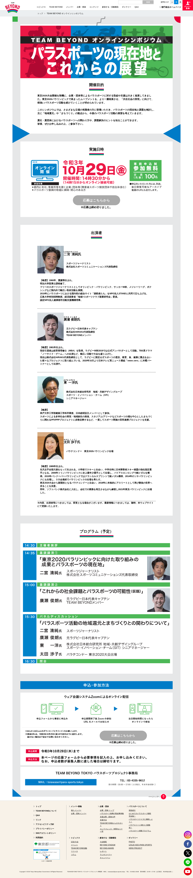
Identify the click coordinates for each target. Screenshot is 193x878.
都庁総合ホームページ (171, 7)
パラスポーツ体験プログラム (140, 831)
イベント (74, 845)
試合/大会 (74, 842)
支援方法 (103, 820)
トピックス (75, 838)
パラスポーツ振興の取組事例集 (112, 813)
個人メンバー (76, 810)
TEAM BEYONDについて (46, 811)
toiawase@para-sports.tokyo (116, 871)
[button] (41, 7)
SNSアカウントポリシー (46, 833)
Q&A (38, 815)
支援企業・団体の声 (107, 817)
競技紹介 (132, 810)
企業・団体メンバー (78, 813)
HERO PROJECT (135, 848)
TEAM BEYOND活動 (79, 848)
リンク (38, 820)
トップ (40, 13)
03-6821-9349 (134, 871)
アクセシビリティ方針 (45, 824)
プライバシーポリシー (45, 829)
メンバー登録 (187, 5)
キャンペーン (105, 858)
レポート (103, 851)
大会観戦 (103, 842)
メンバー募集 (76, 806)
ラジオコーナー (106, 855)
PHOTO (132, 842)
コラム (73, 855)
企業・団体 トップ (107, 810)
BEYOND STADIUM (107, 845)
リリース (74, 851)
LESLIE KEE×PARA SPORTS (140, 845)
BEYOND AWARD (107, 848)
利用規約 (39, 837)
